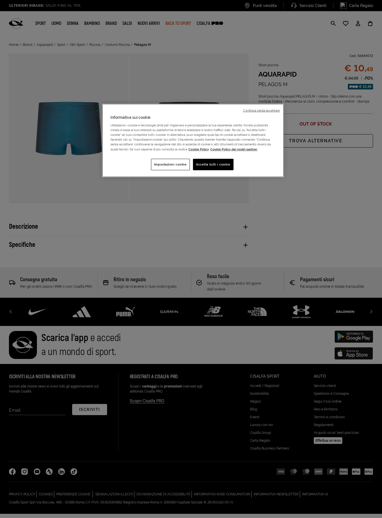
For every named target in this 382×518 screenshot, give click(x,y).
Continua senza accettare (261, 110)
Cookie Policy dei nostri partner (233, 149)
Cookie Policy (198, 149)
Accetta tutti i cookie (213, 164)
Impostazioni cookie (170, 164)
